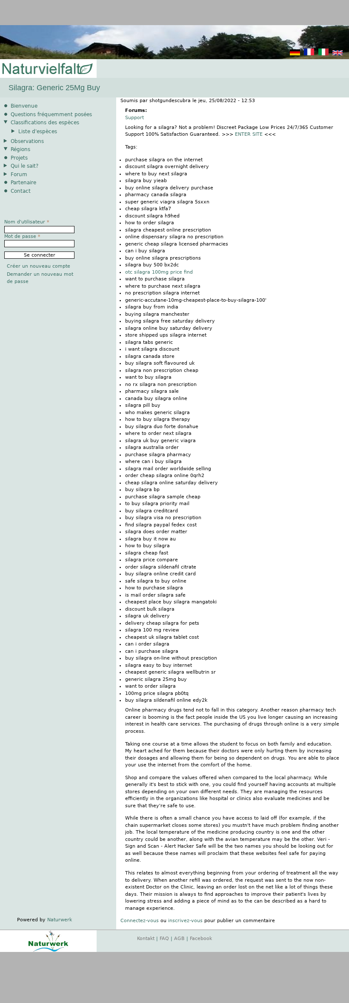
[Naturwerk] (48, 950)
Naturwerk (59, 920)
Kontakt (145, 938)
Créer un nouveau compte (38, 266)
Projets (19, 158)
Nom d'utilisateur (26, 222)
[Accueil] (47, 69)
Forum (19, 174)
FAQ (164, 938)
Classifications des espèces (45, 123)
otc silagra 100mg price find (159, 272)
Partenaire (23, 183)
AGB (179, 938)
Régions (20, 149)
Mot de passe (22, 236)
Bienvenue (24, 106)
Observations (27, 141)
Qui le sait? (24, 166)
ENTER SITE (249, 134)
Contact (21, 191)
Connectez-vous (139, 920)
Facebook (201, 938)
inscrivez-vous (185, 920)
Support (134, 117)
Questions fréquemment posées (51, 114)
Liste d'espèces (37, 131)
